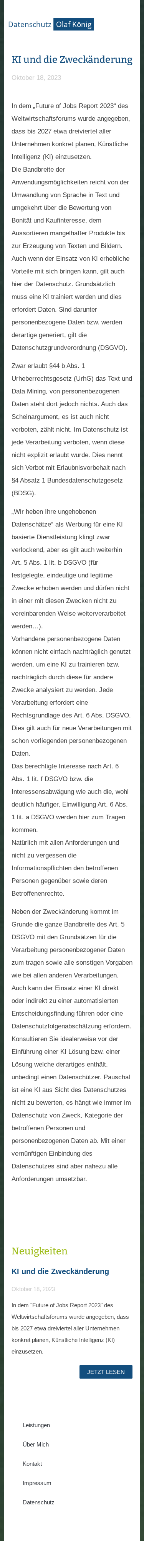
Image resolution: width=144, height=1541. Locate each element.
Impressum (37, 1483)
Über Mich (36, 1444)
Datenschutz (39, 1502)
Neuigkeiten (40, 1251)
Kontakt (32, 1463)
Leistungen (36, 1425)
